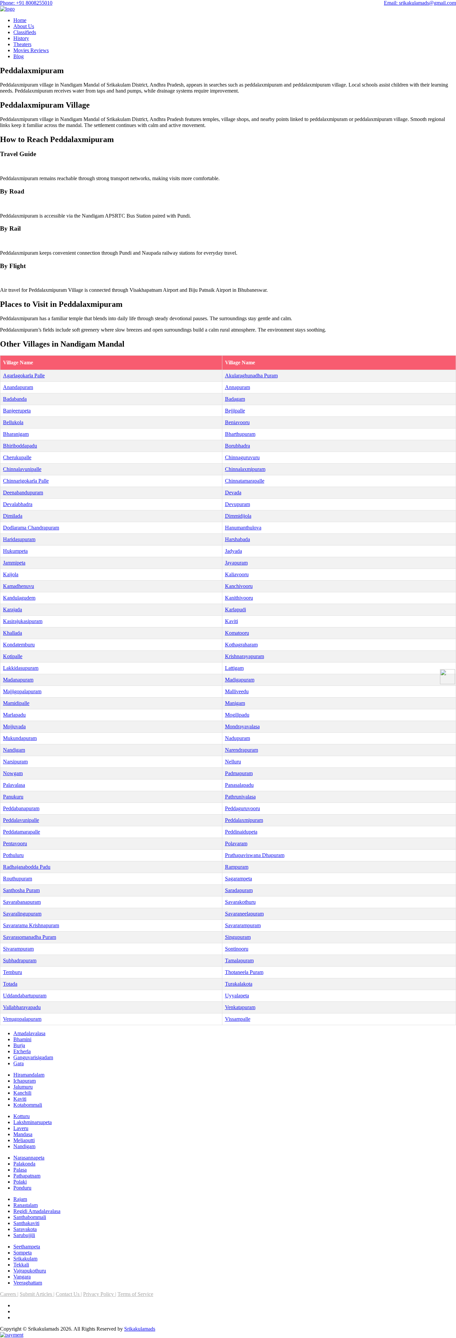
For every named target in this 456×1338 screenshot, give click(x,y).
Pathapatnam (26, 1176)
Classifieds (24, 32)
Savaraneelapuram (244, 914)
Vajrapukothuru (29, 1270)
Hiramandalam (28, 1075)
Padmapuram (239, 773)
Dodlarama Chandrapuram (31, 527)
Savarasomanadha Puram (29, 937)
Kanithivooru (239, 598)
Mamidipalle (16, 703)
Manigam (235, 703)
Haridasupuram (19, 539)
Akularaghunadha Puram (251, 375)
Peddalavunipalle (21, 820)
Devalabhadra (17, 504)
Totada (10, 984)
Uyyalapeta (237, 995)
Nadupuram (237, 738)
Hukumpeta (15, 551)
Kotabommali (27, 1105)
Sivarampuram (18, 949)
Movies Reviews (31, 50)
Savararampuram (243, 925)
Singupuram (238, 937)
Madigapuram (239, 680)
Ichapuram (24, 1081)
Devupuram (237, 504)
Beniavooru (237, 422)
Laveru (20, 1128)
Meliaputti (24, 1140)
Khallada (12, 633)
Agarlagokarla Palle (24, 375)
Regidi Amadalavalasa (36, 1211)
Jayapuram (236, 563)
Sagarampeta (238, 878)
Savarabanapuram (22, 902)
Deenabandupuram (23, 492)
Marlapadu (14, 715)
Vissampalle (237, 1019)
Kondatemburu (19, 644)
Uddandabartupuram (24, 995)
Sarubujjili (24, 1235)
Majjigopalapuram (22, 691)
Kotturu (21, 1116)
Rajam (20, 1199)
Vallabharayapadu (22, 1007)
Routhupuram (17, 878)
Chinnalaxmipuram (245, 469)
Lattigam (234, 668)
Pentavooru (15, 843)
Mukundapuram (20, 738)
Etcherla (22, 1051)
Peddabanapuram (21, 808)
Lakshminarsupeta (32, 1122)
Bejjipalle (235, 410)
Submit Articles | (37, 1294)
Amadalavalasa (29, 1033)
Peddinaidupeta (241, 832)
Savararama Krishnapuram (31, 925)
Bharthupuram (240, 434)
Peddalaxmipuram (244, 820)
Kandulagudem (19, 598)
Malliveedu (237, 691)
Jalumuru (23, 1087)
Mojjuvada (14, 726)
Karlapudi (235, 609)
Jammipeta (14, 563)
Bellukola (13, 422)
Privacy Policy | (99, 1294)
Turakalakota (238, 984)
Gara (18, 1063)
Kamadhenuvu (18, 586)
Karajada (12, 609)
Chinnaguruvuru (242, 457)
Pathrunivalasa (240, 797)
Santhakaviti (26, 1223)
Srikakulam (25, 1258)
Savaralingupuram (22, 914)
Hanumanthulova (243, 527)
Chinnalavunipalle (22, 469)
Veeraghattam (27, 1283)
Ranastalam (25, 1205)
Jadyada (233, 551)
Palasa (20, 1170)
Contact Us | (69, 1294)
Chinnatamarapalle (244, 481)
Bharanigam (16, 434)
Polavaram (236, 843)
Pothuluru (13, 855)
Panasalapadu (239, 785)
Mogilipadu (237, 715)
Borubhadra (237, 446)
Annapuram (237, 387)
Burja (19, 1045)
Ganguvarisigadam (33, 1057)
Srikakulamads (139, 1329)
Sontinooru (236, 949)
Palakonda (24, 1164)
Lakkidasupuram (20, 668)
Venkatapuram (240, 1007)
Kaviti (231, 621)
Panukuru (13, 797)
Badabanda (15, 399)
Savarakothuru (240, 902)
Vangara (22, 1277)
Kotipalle (12, 656)
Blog (18, 56)
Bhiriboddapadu (20, 446)
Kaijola (10, 574)
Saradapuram (239, 890)
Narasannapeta (28, 1158)
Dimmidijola (238, 516)
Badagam (235, 399)
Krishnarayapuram (244, 656)
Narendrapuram (241, 750)
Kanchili (22, 1093)
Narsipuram (15, 761)
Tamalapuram (239, 960)
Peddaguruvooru (242, 808)
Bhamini (22, 1039)
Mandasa (22, 1134)
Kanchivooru (239, 586)
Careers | (9, 1294)
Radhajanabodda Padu (26, 867)
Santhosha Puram (21, 890)
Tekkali (21, 1264)
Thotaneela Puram (244, 972)
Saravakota (25, 1229)
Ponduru (22, 1188)
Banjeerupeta (17, 410)
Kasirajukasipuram (22, 621)
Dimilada (12, 516)
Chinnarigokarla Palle (26, 481)
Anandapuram (18, 387)
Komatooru (237, 633)
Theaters (22, 44)
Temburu (12, 972)
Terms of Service (135, 1294)
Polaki (20, 1182)
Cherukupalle (17, 457)
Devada (233, 492)
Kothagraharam (241, 644)
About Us (23, 26)
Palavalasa (14, 785)
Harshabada (237, 539)
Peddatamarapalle (21, 832)
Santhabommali (29, 1217)
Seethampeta (26, 1246)
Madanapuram (18, 680)
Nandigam (14, 750)
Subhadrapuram (19, 960)
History (21, 38)
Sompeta (22, 1252)
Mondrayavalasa (242, 726)
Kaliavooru (237, 574)
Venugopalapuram (22, 1019)
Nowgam (13, 773)
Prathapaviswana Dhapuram (254, 855)
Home (19, 20)
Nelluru (233, 761)
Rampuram (236, 867)
